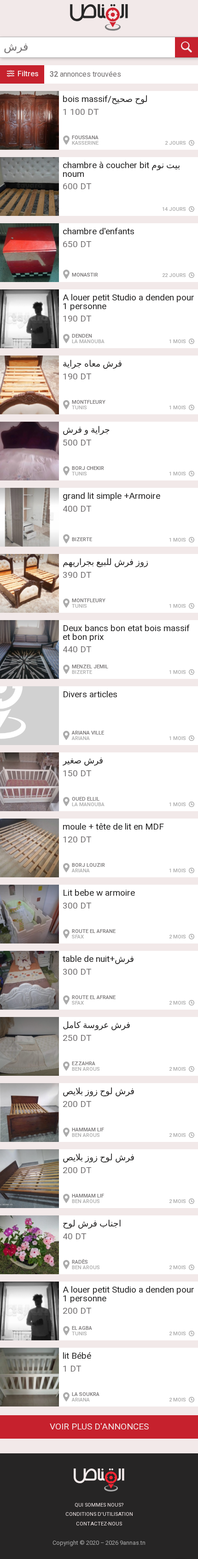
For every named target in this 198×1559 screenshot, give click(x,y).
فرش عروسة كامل (96, 1025)
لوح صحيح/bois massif (105, 99)
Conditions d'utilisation (99, 1514)
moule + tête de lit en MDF (113, 826)
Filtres (27, 73)
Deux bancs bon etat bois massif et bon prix (126, 632)
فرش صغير (83, 760)
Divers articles (90, 694)
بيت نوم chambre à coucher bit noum (121, 169)
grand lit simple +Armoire (111, 496)
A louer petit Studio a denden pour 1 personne (128, 301)
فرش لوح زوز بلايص (98, 1091)
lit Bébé (77, 1355)
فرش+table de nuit (98, 959)
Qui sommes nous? (99, 1505)
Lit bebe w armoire (99, 892)
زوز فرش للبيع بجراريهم (105, 562)
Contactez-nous (99, 1524)
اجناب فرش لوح (92, 1223)
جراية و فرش (86, 429)
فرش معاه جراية (92, 363)
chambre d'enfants (98, 231)
